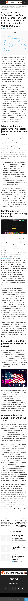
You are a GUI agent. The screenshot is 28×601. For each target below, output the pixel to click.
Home (2, 6)
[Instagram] (9, 588)
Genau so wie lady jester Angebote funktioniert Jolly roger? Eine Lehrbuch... (19, 538)
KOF (4, 28)
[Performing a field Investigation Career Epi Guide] (5, 548)
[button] (3, 2)
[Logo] (14, 574)
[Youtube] (22, 588)
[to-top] (26, 598)
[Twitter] (14, 588)
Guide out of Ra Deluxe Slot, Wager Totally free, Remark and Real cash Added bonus (7, 523)
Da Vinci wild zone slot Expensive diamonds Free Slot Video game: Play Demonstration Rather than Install (21, 523)
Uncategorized (8, 6)
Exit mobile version (14, 599)
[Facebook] (5, 588)
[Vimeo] (18, 588)
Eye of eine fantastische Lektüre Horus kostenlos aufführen (18, 557)
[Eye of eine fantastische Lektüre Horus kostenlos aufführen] (5, 557)
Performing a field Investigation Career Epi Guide (18, 547)
